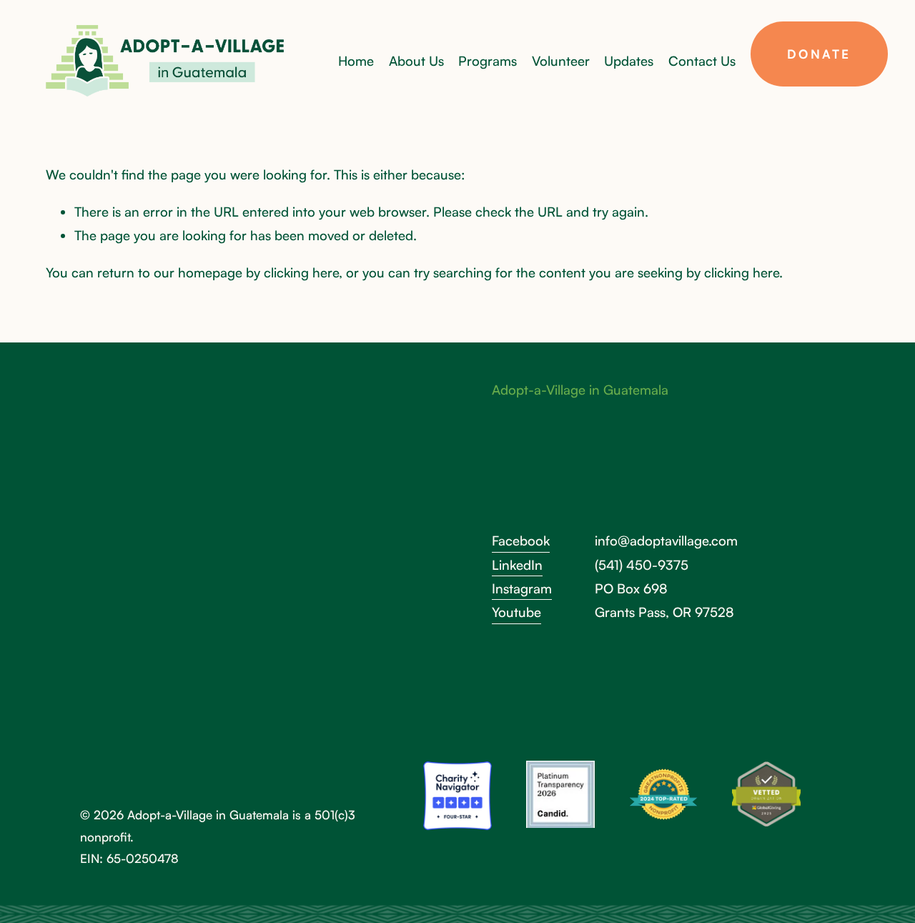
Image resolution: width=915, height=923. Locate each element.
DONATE (819, 53)
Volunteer (561, 60)
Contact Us (702, 60)
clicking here (301, 272)
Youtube (516, 611)
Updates (628, 60)
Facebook (521, 540)
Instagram (522, 588)
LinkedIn (517, 564)
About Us (416, 60)
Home (356, 60)
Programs (487, 60)
